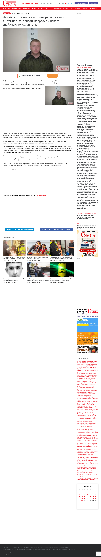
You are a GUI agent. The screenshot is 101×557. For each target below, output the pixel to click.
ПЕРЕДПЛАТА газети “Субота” (30, 3)
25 (82, 500)
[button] (60, 3)
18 (82, 498)
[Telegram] (71, 3)
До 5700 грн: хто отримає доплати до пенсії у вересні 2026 (87, 475)
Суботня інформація (82, 67)
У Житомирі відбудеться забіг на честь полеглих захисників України (87, 227)
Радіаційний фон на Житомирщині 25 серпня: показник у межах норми (61, 279)
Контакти (49, 3)
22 (93, 498)
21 (90, 498)
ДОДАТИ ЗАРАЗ (52, 76)
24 (79, 500)
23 (95, 498)
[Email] (63, 3)
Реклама (43, 3)
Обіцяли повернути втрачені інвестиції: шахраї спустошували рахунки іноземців (61, 257)
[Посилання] (9, 3)
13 (87, 496)
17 (79, 498)
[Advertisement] (38, 119)
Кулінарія (79, 213)
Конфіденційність (7, 554)
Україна (90, 67)
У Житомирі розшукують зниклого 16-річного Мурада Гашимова (13, 279)
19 (84, 498)
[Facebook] (68, 3)
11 (82, 496)
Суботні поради (87, 213)
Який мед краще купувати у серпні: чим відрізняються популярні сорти (86, 217)
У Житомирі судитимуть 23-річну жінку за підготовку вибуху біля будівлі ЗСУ (14, 257)
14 (90, 496)
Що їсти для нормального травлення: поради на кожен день (37, 257)
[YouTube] (65, 3)
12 (84, 496)
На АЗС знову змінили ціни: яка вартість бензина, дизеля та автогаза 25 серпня (38, 279)
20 (87, 498)
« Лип (80, 507)
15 (93, 496)
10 (79, 496)
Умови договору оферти (9, 552)
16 (95, 496)
